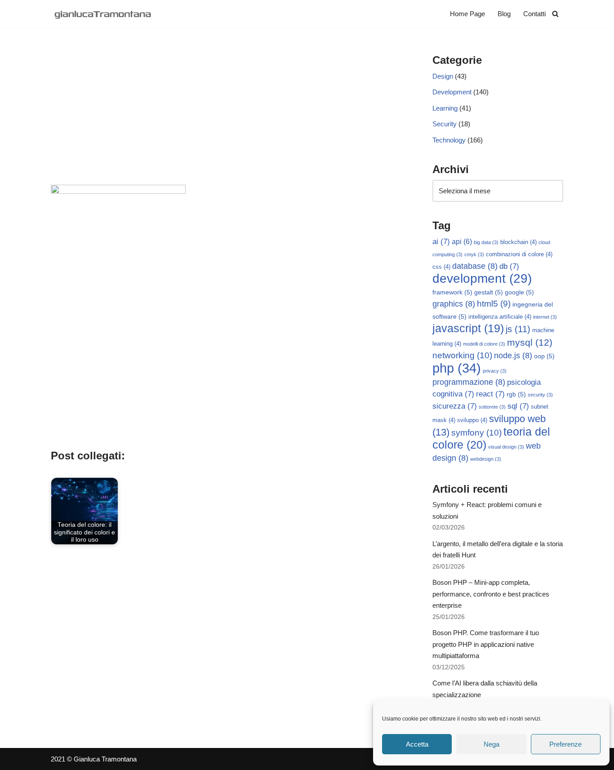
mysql (529, 342)
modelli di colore (484, 344)
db (509, 266)
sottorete (492, 406)
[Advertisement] (228, 117)
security (540, 394)
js (518, 329)
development (482, 278)
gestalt (488, 292)
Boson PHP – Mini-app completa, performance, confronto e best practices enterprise (490, 594)
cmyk (474, 254)
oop (544, 356)
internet (545, 317)
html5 (494, 303)
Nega (491, 744)
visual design (506, 447)
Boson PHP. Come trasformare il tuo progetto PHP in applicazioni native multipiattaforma (485, 644)
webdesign (485, 459)
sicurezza (454, 406)
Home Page (467, 14)
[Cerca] (555, 13)
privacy (495, 371)
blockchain (518, 242)
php (456, 368)
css (441, 267)
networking (462, 355)
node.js (513, 355)
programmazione (468, 382)
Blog (504, 14)
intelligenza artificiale (499, 317)
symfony (476, 432)
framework (452, 292)
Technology (449, 140)
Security (444, 124)
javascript (468, 328)
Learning (445, 108)
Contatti (534, 14)
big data (486, 242)
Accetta (417, 744)
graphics (453, 303)
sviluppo (472, 420)
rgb (516, 394)
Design (442, 76)
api (462, 241)
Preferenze (565, 744)
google (519, 292)
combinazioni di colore (519, 254)
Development (452, 92)
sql (518, 406)
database (475, 266)
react (490, 394)
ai (441, 241)
